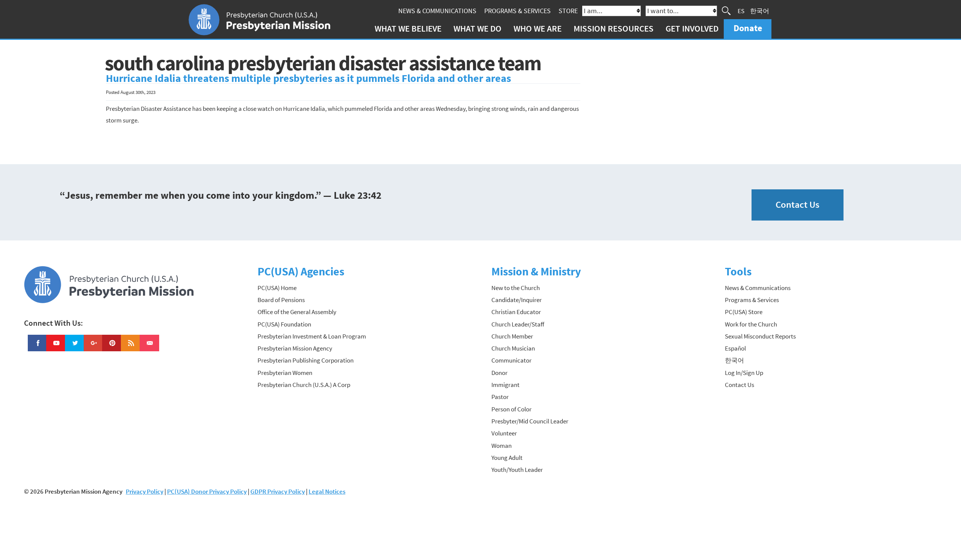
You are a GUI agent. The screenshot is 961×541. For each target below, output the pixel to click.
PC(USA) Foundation (284, 324)
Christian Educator (516, 312)
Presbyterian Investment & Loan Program (312, 336)
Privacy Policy (144, 491)
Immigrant (505, 385)
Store (568, 10)
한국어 (759, 10)
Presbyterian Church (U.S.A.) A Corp (304, 385)
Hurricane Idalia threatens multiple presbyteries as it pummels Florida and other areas (308, 78)
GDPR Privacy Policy (277, 491)
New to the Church (515, 288)
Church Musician (513, 348)
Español (735, 348)
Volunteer (504, 433)
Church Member (512, 336)
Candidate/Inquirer (516, 300)
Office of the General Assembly (297, 312)
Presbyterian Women (285, 373)
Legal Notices (327, 491)
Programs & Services (517, 10)
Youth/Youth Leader (517, 469)
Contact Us (797, 204)
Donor (499, 373)
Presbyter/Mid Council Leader (529, 421)
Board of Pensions (281, 300)
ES (741, 10)
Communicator (511, 360)
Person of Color (511, 409)
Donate (748, 28)
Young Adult (507, 457)
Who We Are (538, 28)
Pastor (500, 397)
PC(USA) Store (743, 312)
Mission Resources (614, 28)
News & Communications (437, 10)
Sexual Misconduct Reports (760, 336)
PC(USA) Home (277, 288)
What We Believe (408, 28)
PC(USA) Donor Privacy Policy (207, 491)
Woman (501, 445)
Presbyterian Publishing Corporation (306, 360)
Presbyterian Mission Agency (295, 348)
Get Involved (692, 28)
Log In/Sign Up (744, 373)
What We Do (477, 28)
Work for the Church (751, 324)
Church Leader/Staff (517, 324)
